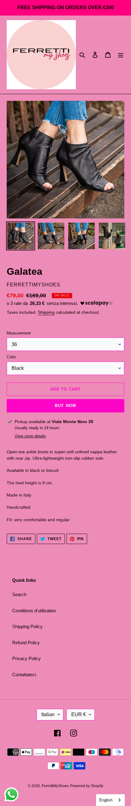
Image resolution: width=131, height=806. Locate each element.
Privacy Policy (26, 658)
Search (19, 594)
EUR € (78, 714)
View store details (30, 436)
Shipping (46, 312)
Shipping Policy (27, 626)
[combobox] (110, 800)
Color (11, 357)
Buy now (65, 405)
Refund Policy (26, 642)
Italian (48, 714)
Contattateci (24, 674)
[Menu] (120, 54)
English (105, 800)
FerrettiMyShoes (55, 786)
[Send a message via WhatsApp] (11, 794)
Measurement (19, 333)
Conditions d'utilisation (34, 610)
